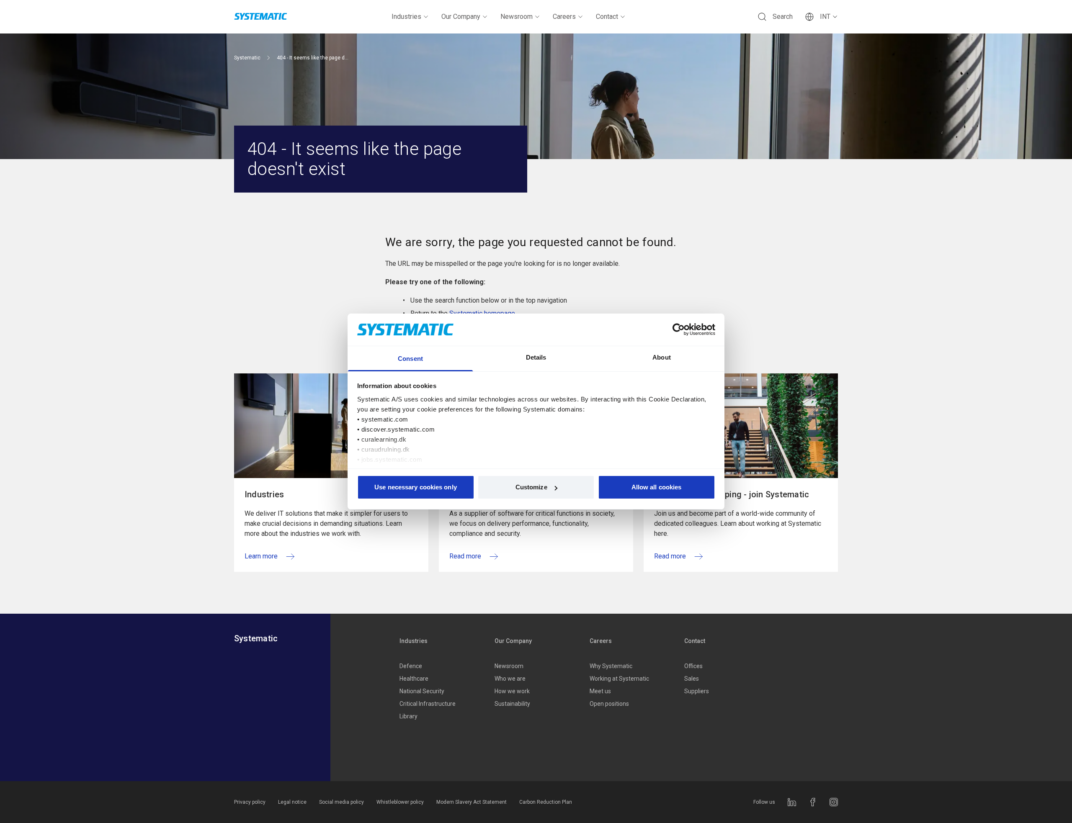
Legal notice (292, 802)
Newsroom (516, 17)
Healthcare (413, 678)
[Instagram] (834, 802)
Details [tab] (536, 357)
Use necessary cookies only (415, 487)
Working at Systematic (619, 678)
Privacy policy (249, 802)
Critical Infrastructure (427, 703)
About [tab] (661, 357)
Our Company (460, 17)
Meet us (600, 691)
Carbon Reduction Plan (545, 802)
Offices (693, 666)
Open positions (609, 703)
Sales (691, 678)
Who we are (510, 678)
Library (408, 716)
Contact (607, 17)
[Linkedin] (792, 802)
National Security (421, 691)
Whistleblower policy (400, 802)
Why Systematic (611, 666)
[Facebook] (813, 802)
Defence (410, 666)
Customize (531, 487)
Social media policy (341, 802)
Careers (564, 17)
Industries (406, 17)
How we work (512, 691)
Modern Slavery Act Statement (471, 802)
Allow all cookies (656, 487)
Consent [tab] (410, 358)
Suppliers (696, 691)
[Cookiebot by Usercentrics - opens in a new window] (678, 329)
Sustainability (512, 703)
